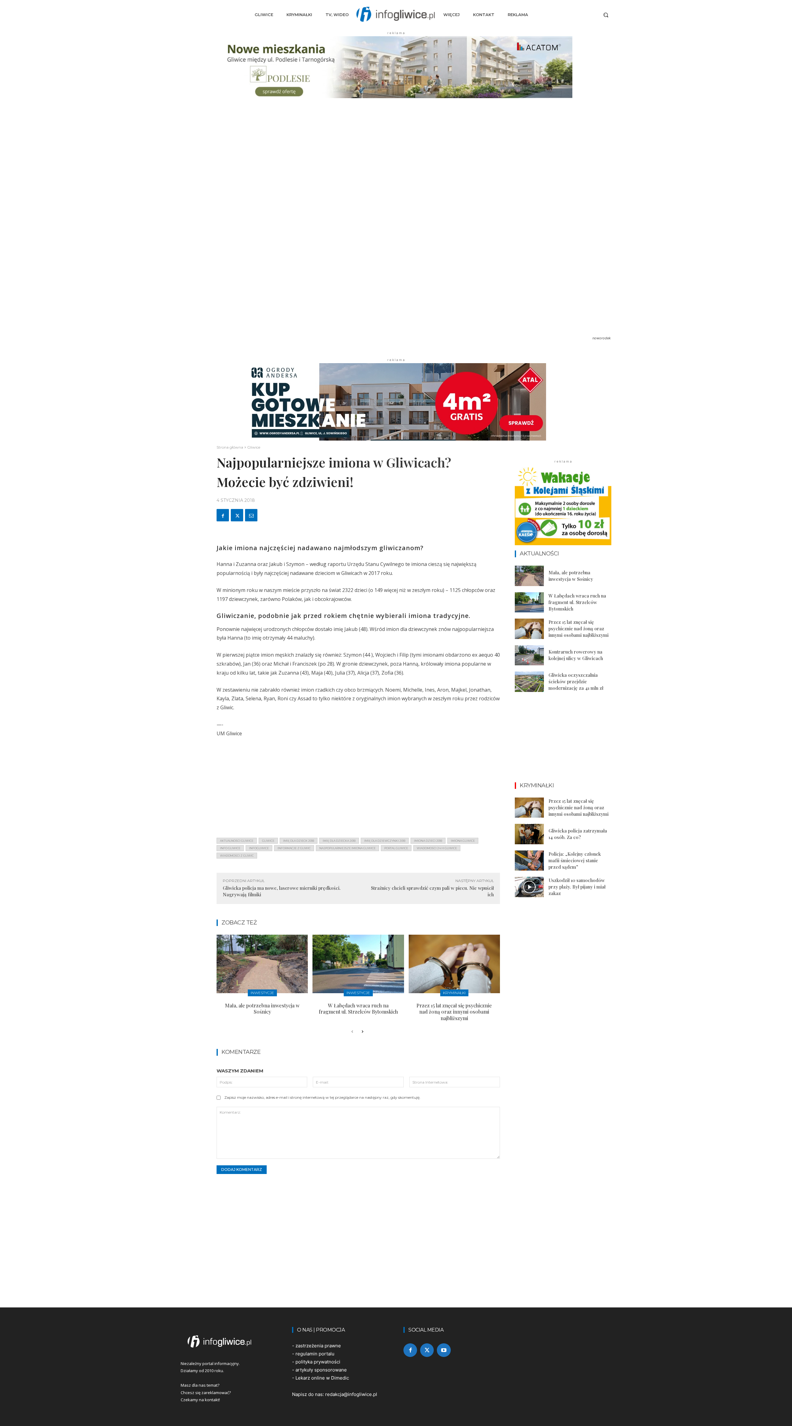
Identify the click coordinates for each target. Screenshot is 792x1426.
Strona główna (230, 447)
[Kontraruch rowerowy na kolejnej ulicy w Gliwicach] (529, 655)
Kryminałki (454, 992)
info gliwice (230, 848)
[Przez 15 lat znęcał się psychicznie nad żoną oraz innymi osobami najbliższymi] (454, 964)
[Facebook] (223, 515)
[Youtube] (443, 1350)
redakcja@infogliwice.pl (351, 1394)
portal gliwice (396, 848)
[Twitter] (237, 515)
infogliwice (259, 848)
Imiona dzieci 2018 (428, 840)
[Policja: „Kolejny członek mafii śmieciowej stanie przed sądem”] (529, 860)
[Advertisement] (358, 789)
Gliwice (253, 447)
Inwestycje (262, 992)
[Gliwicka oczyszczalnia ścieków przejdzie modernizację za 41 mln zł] (529, 682)
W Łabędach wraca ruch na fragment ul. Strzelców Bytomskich (358, 1008)
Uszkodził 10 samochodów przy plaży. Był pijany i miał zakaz (577, 886)
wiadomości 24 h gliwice (437, 848)
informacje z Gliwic (294, 848)
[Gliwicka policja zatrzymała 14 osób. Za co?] (529, 834)
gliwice (268, 840)
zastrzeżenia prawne (318, 1346)
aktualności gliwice (236, 840)
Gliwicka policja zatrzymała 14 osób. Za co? (578, 834)
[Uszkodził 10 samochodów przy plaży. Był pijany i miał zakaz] (529, 887)
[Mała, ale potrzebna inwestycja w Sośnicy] (262, 964)
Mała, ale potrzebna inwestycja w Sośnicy (262, 1008)
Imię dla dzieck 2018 (298, 840)
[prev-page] (352, 1032)
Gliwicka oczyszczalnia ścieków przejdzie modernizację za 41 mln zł (576, 681)
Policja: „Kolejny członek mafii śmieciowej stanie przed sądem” (575, 860)
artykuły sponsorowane (321, 1370)
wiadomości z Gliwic (237, 855)
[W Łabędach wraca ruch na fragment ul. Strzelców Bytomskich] (358, 964)
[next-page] (362, 1032)
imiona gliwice (463, 840)
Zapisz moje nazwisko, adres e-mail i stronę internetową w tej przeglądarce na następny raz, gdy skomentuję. (322, 1097)
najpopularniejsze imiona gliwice (347, 848)
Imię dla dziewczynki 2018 (384, 840)
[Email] (251, 515)
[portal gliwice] (229, 1341)
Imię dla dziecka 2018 (339, 840)
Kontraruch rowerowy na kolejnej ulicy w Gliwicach (576, 655)
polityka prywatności (317, 1362)
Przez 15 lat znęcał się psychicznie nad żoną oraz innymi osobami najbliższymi (454, 1012)
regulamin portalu (314, 1354)
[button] (605, 14)
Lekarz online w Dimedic (322, 1378)
